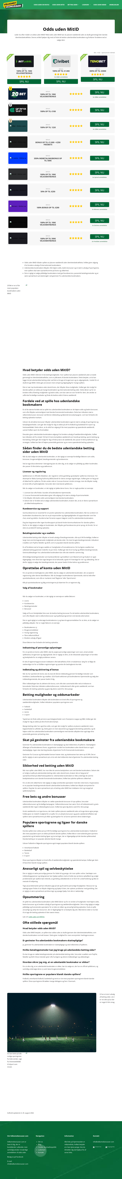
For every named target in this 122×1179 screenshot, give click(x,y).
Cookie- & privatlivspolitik (47, 1147)
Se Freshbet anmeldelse (99, 241)
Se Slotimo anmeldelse (99, 225)
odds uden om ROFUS (36, 917)
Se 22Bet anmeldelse (99, 129)
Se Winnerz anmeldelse (99, 209)
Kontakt (41, 1152)
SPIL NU (24, 81)
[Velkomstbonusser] (13, 4)
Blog (39, 1144)
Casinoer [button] (85, 5)
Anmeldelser (114, 5)
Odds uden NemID (99, 5)
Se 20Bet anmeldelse (99, 97)
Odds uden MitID (58, 5)
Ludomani (41, 1150)
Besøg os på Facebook (15, 1157)
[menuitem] (42, 4)
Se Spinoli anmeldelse (99, 177)
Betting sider (72, 5)
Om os (40, 1142)
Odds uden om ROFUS (41, 5)
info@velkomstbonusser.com (17, 1164)
